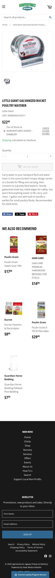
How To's (27, 470)
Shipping (6, 140)
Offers (27, 458)
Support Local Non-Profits (27, 479)
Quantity (6, 150)
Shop (27, 445)
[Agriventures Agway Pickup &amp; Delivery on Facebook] (45, 556)
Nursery (27, 449)
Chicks (27, 441)
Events (27, 462)
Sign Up (27, 534)
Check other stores (46, 131)
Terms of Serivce (35, 547)
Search (27, 475)
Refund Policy (38, 544)
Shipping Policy (17, 547)
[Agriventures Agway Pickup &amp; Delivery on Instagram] (50, 556)
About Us (27, 466)
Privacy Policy (23, 544)
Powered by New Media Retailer (26, 567)
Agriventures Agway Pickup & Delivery (30, 564)
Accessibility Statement (26, 550)
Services (27, 454)
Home (4, 24)
